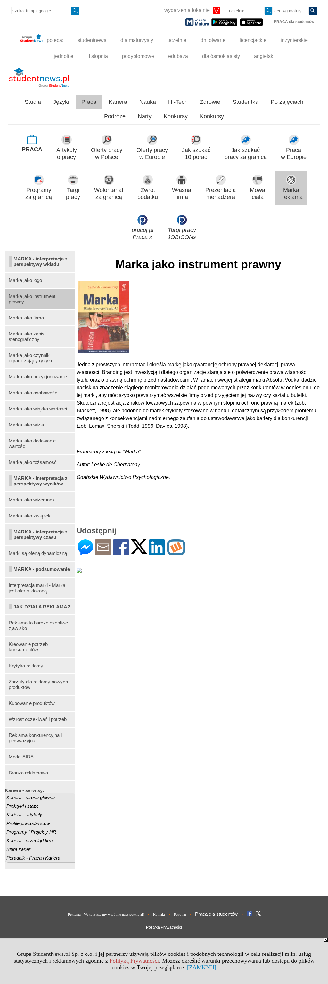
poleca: (54, 40)
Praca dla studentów (216, 914)
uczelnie (176, 40)
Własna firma (181, 194)
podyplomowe (138, 56)
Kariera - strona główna (30, 797)
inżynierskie (294, 40)
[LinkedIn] (157, 552)
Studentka (245, 102)
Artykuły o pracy (66, 154)
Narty (145, 116)
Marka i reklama (291, 194)
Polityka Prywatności (164, 927)
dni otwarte (213, 40)
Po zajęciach (287, 102)
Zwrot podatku (147, 194)
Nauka (147, 102)
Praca (88, 102)
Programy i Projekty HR (31, 832)
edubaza (178, 56)
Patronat (180, 914)
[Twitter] (139, 551)
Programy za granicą (38, 194)
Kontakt (159, 914)
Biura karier (18, 849)
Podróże (115, 116)
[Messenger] (85, 552)
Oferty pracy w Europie (152, 154)
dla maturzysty (136, 40)
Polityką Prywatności (134, 960)
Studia (33, 102)
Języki (61, 102)
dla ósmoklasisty (221, 56)
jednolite (63, 56)
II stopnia (97, 56)
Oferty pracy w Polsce (106, 154)
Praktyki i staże (22, 806)
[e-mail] (103, 552)
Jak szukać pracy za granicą (246, 154)
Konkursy (176, 116)
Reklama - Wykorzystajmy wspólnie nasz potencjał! (106, 914)
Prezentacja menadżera (220, 194)
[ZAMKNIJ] (201, 967)
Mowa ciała (257, 194)
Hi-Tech (178, 102)
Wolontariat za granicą (108, 194)
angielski (264, 56)
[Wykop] (176, 552)
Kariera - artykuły (24, 814)
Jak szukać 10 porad (196, 154)
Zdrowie (210, 102)
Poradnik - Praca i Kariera (33, 858)
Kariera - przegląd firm (29, 840)
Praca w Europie (294, 154)
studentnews (92, 40)
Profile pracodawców (28, 823)
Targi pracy (73, 194)
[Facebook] (121, 552)
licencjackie (253, 40)
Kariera (118, 102)
